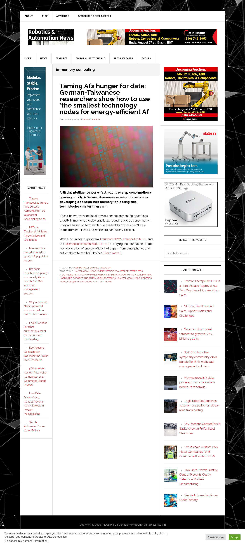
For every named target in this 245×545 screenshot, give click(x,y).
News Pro (108, 524)
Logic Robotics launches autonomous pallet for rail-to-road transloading (35, 331)
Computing (80, 267)
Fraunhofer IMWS (134, 239)
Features (93, 267)
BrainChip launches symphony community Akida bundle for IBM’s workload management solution (36, 281)
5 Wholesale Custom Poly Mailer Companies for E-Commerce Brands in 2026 (35, 376)
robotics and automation (88, 278)
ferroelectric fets (131, 271)
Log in (162, 524)
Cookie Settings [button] (216, 537)
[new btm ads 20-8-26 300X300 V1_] (191, 119)
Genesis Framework (130, 524)
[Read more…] (112, 253)
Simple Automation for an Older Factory (34, 426)
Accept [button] (234, 537)
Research (105, 267)
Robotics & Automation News (51, 37)
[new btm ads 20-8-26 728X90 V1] (152, 43)
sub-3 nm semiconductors (82, 281)
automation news (86, 271)
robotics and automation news (122, 278)
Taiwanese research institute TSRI (87, 244)
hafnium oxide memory (94, 274)
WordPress (149, 524)
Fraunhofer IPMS (111, 239)
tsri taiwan (105, 281)
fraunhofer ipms (70, 274)
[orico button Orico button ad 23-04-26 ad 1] (191, 225)
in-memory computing (121, 274)
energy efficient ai (108, 271)
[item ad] (191, 172)
